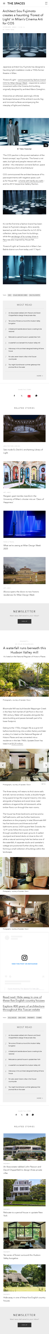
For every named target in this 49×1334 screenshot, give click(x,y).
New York (22, 1017)
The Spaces (16, 4)
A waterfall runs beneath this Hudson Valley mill (24, 343)
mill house (12, 1017)
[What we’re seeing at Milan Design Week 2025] (24, 524)
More (39, 376)
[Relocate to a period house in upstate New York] (24, 1192)
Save (30, 396)
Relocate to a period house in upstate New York (24, 337)
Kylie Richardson (26, 644)
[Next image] (46, 765)
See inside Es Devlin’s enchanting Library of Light (23, 451)
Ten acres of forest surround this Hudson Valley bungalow (24, 322)
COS (9, 295)
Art (4, 492)
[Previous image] (3, 765)
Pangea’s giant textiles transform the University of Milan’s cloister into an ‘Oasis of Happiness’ (23, 499)
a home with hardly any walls (31, 181)
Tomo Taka (9, 29)
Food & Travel (8, 542)
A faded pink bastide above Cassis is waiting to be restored (25, 330)
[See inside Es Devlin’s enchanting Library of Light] (24, 428)
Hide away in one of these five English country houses (24, 1299)
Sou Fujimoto (34, 295)
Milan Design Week (20, 295)
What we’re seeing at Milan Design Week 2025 (22, 547)
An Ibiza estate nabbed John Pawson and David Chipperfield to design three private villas (24, 314)
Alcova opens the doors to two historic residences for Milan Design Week (21, 593)
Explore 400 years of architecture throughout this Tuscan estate (24, 1008)
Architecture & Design (11, 446)
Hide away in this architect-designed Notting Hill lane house (26, 350)
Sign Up (24, 621)
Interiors (7, 27)
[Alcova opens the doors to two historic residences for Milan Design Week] (24, 570)
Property (24, 641)
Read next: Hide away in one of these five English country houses (24, 998)
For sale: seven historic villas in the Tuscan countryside (22, 358)
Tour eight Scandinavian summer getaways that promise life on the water (24, 366)
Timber (39, 1017)
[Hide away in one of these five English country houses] (24, 1278)
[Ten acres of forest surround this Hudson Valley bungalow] (24, 1235)
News (14, 27)
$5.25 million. (17, 744)
